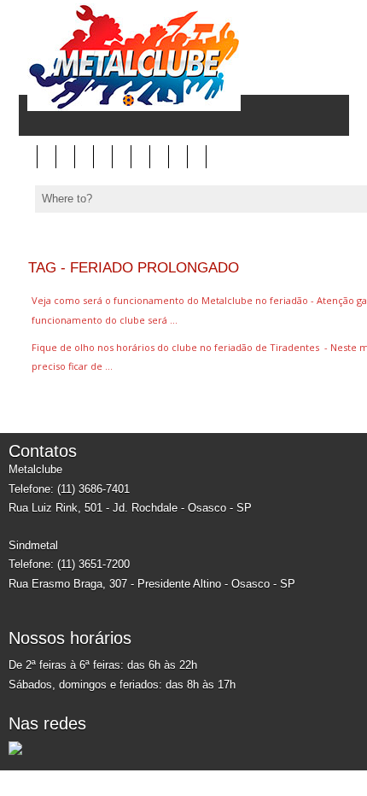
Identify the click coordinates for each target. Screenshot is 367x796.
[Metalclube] (130, 107)
